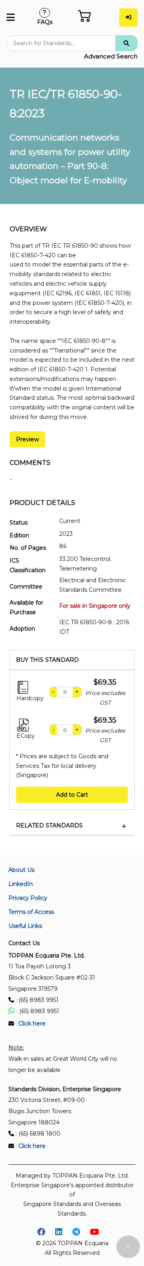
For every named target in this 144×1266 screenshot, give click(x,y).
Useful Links (25, 925)
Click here (32, 1023)
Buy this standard (47, 660)
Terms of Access (31, 911)
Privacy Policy (27, 897)
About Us (21, 869)
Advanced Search (111, 56)
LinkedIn (20, 883)
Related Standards (49, 825)
